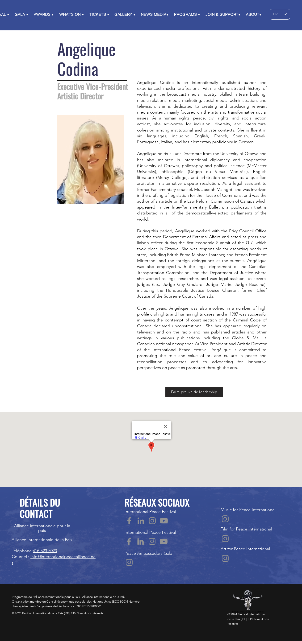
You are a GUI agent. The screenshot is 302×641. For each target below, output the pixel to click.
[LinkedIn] (140, 520)
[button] (24, 14)
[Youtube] (163, 520)
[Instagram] (152, 520)
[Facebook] (129, 520)
